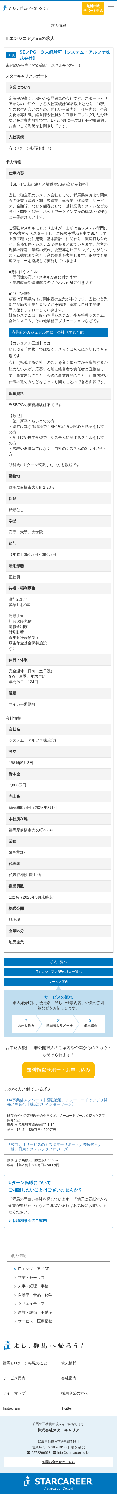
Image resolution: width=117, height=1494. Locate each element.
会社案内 (68, 1378)
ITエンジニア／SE (33, 1269)
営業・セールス (31, 1277)
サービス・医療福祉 (35, 1321)
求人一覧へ (58, 962)
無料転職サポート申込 (93, 8)
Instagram (11, 1408)
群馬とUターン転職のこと (25, 1363)
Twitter (67, 1408)
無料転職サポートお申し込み (58, 1070)
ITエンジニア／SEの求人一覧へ (58, 972)
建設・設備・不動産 (35, 1312)
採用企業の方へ (74, 1393)
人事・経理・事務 (33, 1286)
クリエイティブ (31, 1303)
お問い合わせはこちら (58, 1462)
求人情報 (68, 1363)
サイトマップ (14, 1393)
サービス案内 (58, 982)
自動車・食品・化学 (35, 1295)
